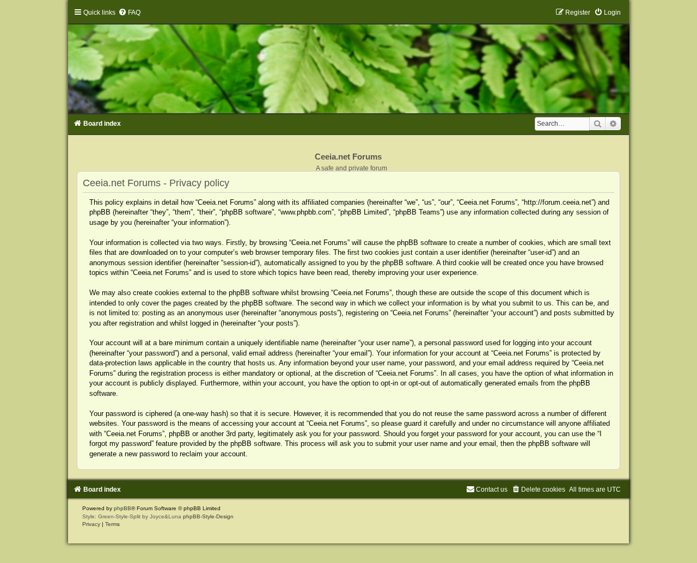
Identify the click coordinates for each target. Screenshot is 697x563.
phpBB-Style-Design (208, 516)
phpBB (122, 508)
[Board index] (348, 60)
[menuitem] (129, 12)
